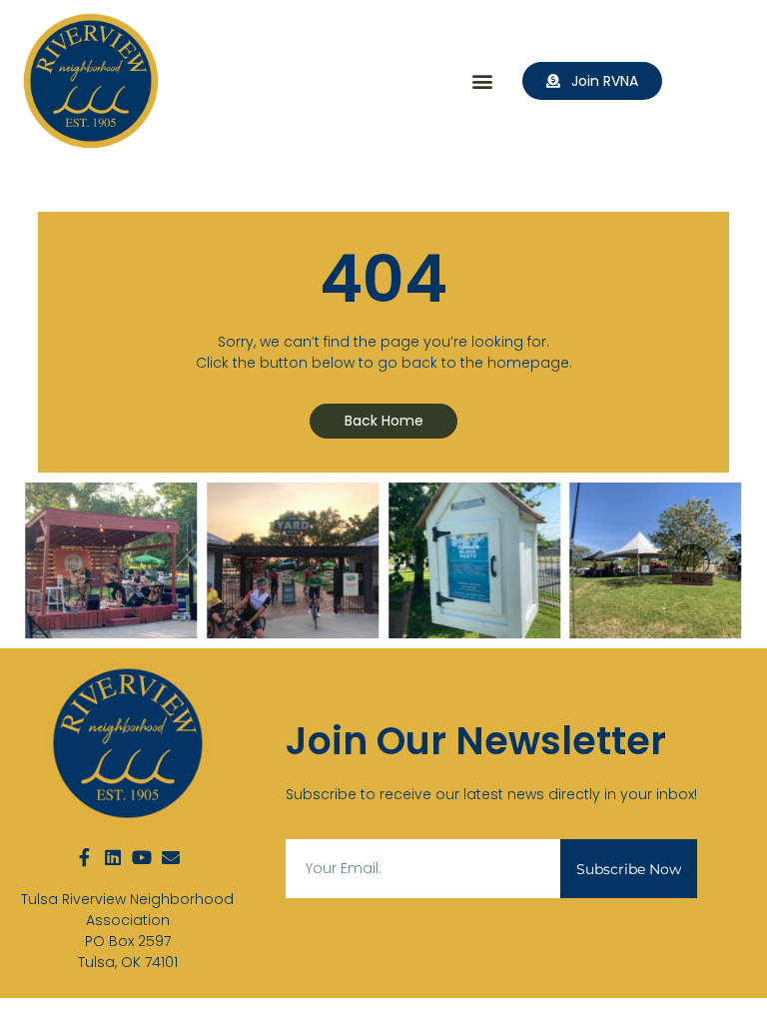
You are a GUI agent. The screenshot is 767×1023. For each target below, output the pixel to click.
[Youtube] (142, 857)
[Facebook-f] (84, 857)
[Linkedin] (113, 857)
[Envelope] (171, 857)
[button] (481, 81)
